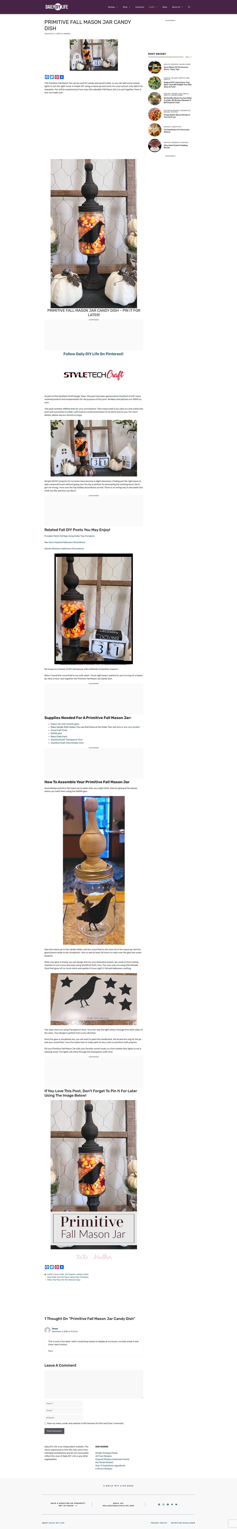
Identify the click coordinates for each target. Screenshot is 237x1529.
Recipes (111, 7)
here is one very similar (128, 727)
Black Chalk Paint (59, 736)
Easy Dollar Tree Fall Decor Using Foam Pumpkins (67, 1277)
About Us (176, 7)
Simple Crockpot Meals (106, 1453)
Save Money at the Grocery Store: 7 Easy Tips (176, 68)
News (164, 7)
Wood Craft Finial (59, 730)
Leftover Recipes (103, 1468)
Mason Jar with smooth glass (65, 724)
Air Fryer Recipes (103, 1456)
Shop (125, 7)
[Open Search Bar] (189, 7)
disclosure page (74, 415)
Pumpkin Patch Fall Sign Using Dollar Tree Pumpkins (69, 536)
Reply (50, 1351)
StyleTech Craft (126, 396)
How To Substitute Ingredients (110, 1465)
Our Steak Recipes (104, 1462)
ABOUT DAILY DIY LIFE (53, 1523)
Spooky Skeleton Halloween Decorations (64, 548)
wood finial (67, 675)
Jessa (55, 1328)
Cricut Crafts (58, 1274)
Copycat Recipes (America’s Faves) (112, 1459)
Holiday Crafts (82, 1274)
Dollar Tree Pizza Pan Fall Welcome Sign (63, 1280)
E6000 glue (56, 733)
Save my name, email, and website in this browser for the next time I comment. (85, 1423)
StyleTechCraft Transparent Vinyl (66, 739)
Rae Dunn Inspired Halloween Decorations (64, 542)
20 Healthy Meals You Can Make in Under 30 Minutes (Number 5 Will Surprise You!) (178, 100)
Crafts (151, 7)
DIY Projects (70, 1274)
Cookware (139, 7)
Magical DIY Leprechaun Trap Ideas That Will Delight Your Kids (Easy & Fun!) (178, 84)
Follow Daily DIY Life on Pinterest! (93, 354)
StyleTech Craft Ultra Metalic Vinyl (67, 743)
